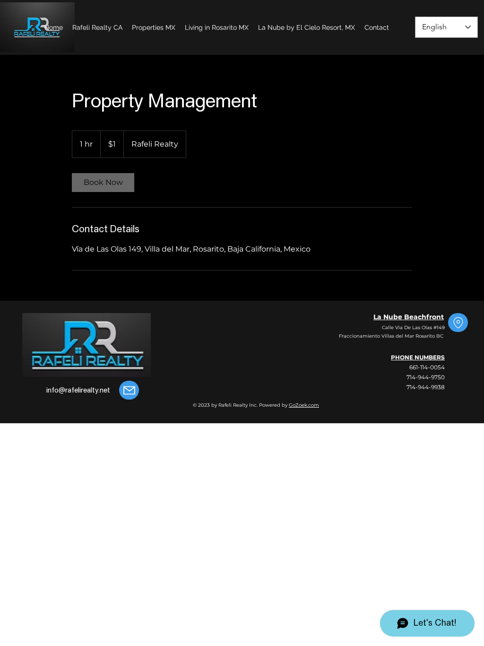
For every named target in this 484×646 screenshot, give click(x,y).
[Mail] (129, 390)
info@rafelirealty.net (78, 390)
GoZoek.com (304, 405)
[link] (103, 182)
